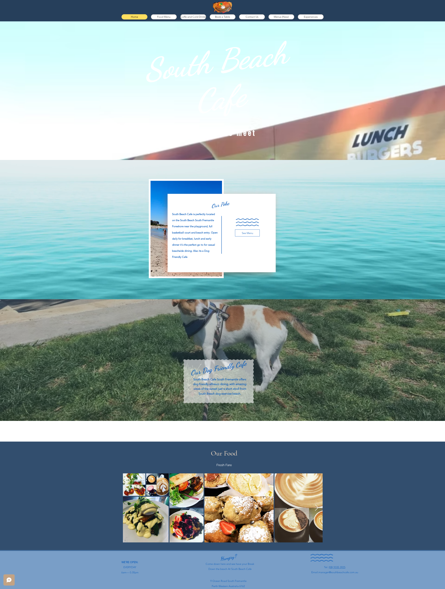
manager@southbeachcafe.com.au (338, 572)
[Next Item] (317, 508)
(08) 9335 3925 (337, 567)
